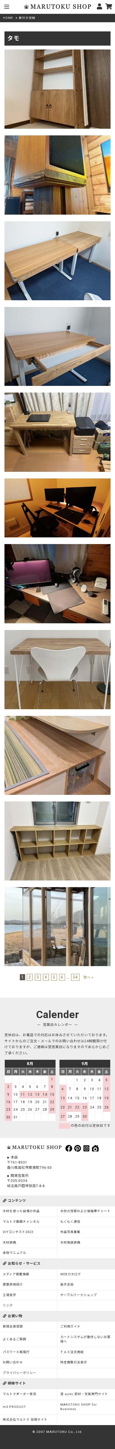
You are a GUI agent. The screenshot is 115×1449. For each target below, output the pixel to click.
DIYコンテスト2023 (18, 1232)
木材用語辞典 (70, 1242)
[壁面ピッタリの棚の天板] (57, 804)
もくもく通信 (70, 1222)
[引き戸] (57, 890)
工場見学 (9, 1295)
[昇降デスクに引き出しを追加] (57, 309)
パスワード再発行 (16, 1352)
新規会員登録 (13, 1326)
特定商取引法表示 (73, 1362)
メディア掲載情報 (16, 1274)
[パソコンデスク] (57, 547)
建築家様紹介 (13, 1284)
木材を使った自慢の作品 (21, 1211)
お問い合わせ (13, 1362)
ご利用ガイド (70, 1326)
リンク (8, 1305)
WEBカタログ (70, 1274)
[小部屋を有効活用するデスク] (57, 481)
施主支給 (67, 1284)
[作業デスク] (57, 633)
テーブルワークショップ (78, 1295)
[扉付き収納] (57, 52)
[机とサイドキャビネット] (57, 395)
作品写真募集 (70, 1232)
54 (75, 977)
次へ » (88, 977)
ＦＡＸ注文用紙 (72, 1352)
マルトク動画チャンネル (21, 1222)
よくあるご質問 (14, 1339)
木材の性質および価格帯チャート (85, 1211)
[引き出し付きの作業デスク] (57, 224)
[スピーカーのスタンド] (57, 138)
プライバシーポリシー (19, 1373)
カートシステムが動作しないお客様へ (85, 1339)
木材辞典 (9, 1242)
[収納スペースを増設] (57, 718)
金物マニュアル (14, 1253)
